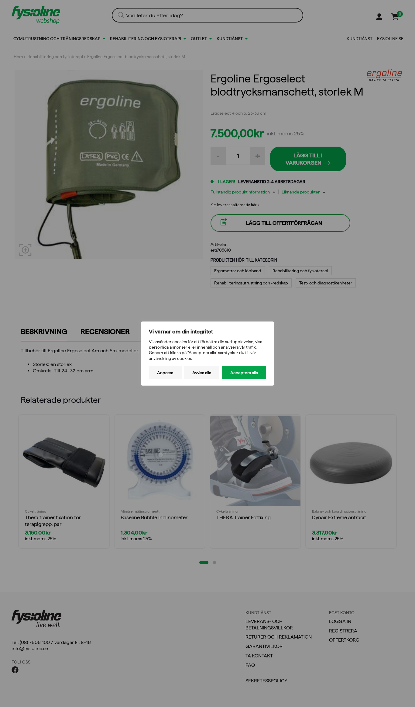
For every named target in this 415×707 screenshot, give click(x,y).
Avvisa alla (201, 372)
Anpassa (165, 372)
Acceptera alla (244, 372)
